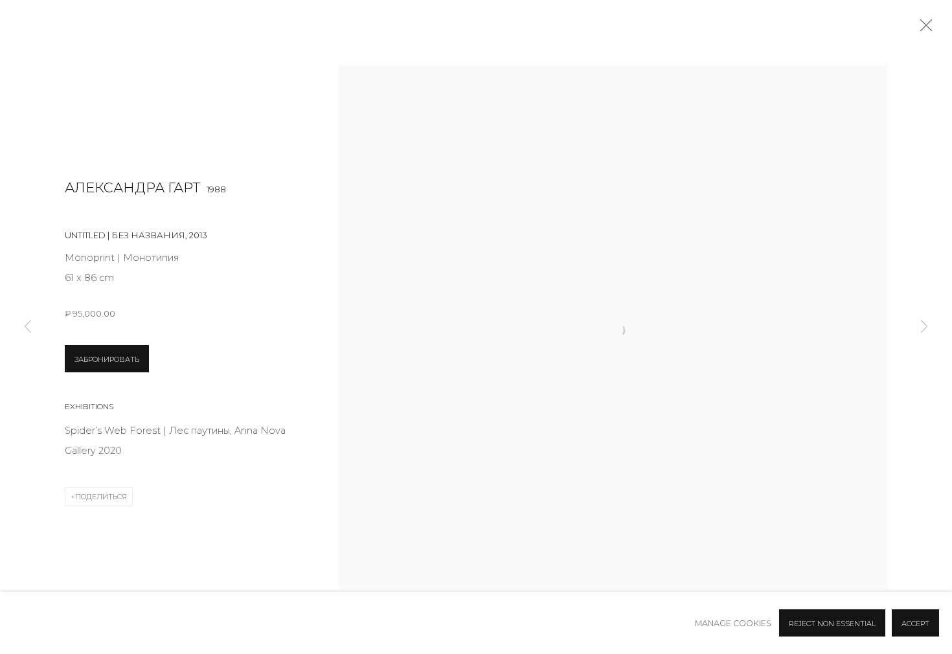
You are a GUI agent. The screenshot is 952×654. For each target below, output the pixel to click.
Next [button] (924, 327)
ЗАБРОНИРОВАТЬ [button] (106, 359)
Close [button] (923, 29)
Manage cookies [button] (733, 623)
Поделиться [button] (101, 496)
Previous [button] (28, 327)
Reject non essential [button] (832, 623)
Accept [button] (915, 623)
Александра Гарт (132, 187)
